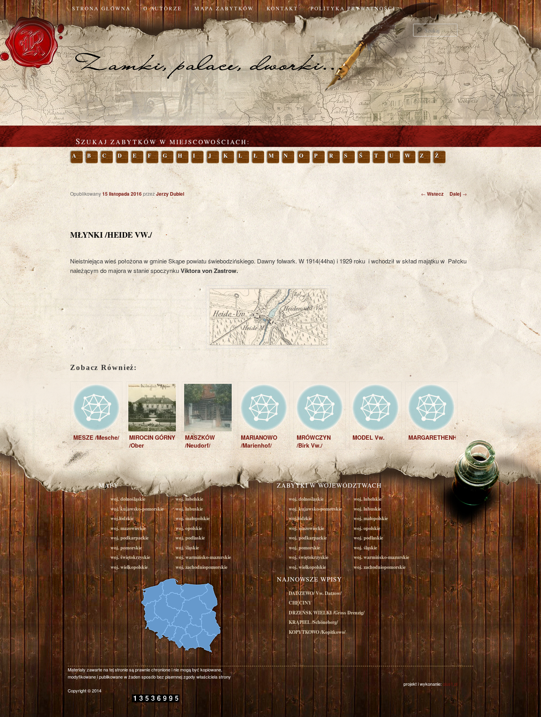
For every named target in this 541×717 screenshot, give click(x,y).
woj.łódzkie (121, 518)
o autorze (162, 8)
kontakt (282, 8)
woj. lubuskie (189, 508)
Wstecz (432, 193)
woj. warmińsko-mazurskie (203, 557)
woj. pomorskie (126, 547)
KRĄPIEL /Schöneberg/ (313, 622)
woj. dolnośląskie (127, 499)
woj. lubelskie (189, 499)
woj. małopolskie (192, 518)
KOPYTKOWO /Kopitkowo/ (317, 632)
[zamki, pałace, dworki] (270, 49)
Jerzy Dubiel (170, 193)
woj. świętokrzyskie (130, 557)
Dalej (458, 193)
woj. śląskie (187, 547)
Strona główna (101, 8)
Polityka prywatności (353, 8)
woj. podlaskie (190, 537)
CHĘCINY (300, 602)
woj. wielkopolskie (129, 567)
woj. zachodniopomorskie (201, 567)
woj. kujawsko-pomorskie (137, 508)
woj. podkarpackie (129, 537)
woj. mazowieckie (128, 528)
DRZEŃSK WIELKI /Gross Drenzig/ (326, 612)
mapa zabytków (224, 8)
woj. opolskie (188, 528)
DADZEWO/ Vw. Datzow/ (315, 593)
